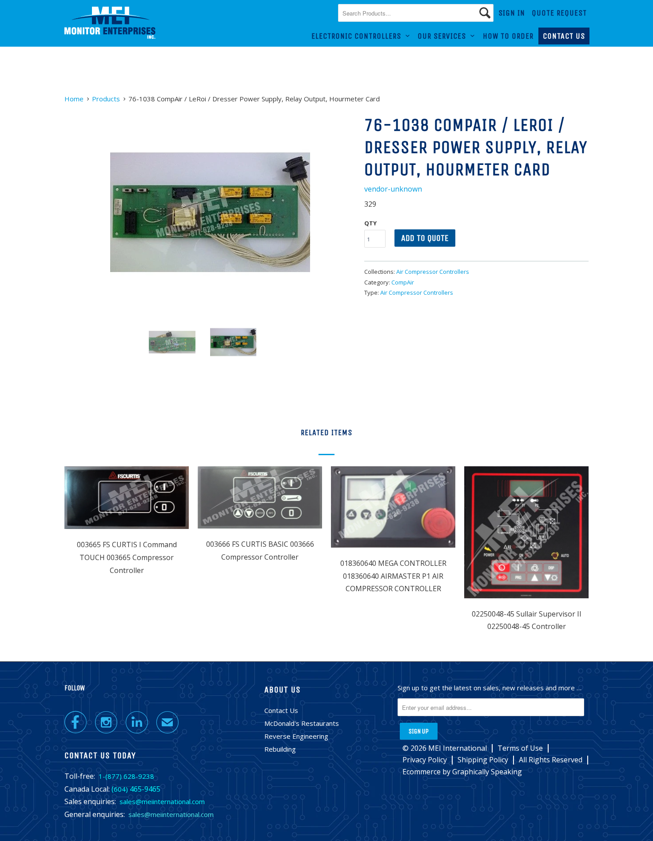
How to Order (508, 36)
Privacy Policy (424, 760)
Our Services (444, 36)
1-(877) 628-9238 (126, 776)
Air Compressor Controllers (432, 272)
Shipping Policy (483, 760)
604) (121, 789)
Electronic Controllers (358, 36)
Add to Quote (425, 238)
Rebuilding (280, 749)
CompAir (402, 282)
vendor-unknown (393, 189)
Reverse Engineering (296, 736)
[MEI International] (109, 23)
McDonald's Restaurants (301, 723)
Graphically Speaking (487, 772)
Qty (370, 223)
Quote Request (559, 13)
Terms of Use (520, 748)
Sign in (511, 13)
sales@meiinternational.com (162, 801)
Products (106, 98)
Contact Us (564, 36)
